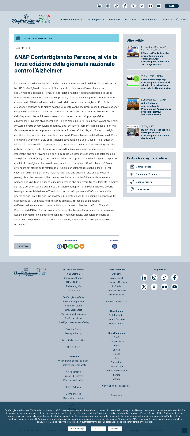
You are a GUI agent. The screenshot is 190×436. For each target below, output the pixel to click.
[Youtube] (174, 287)
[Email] (76, 246)
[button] (182, 19)
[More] (81, 246)
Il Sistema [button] (130, 19)
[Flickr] (164, 287)
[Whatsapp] (70, 246)
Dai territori (142, 189)
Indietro (23, 246)
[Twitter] (144, 287)
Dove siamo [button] (115, 19)
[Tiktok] (164, 277)
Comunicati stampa (146, 174)
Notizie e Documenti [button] (71, 19)
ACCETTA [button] (99, 428)
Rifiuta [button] (114, 428)
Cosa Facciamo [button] (149, 19)
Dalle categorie (144, 181)
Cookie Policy (57, 421)
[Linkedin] (144, 277)
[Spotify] (154, 287)
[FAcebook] (174, 277)
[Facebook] (59, 246)
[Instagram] (154, 277)
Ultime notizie (143, 166)
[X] (65, 246)
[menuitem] (99, 8)
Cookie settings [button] (77, 428)
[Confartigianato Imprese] (31, 19)
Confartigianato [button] (95, 19)
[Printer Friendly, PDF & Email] (114, 247)
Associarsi (167, 19)
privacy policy (146, 421)
